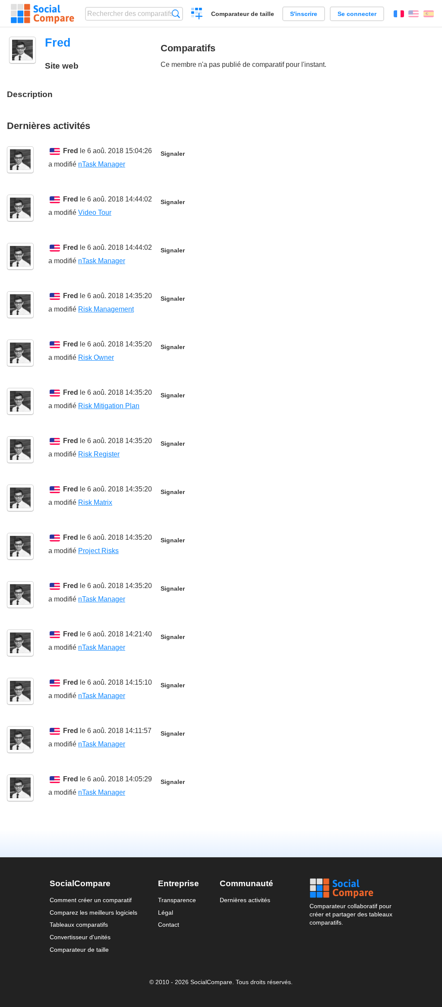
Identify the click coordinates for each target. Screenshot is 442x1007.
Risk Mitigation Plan (108, 405)
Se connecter (357, 13)
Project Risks (98, 550)
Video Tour (94, 212)
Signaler (173, 154)
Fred (70, 150)
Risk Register (99, 454)
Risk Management (106, 309)
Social (350, 888)
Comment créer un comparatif (91, 900)
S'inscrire (303, 13)
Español (428, 13)
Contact (168, 924)
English (413, 13)
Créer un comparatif (197, 14)
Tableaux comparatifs (79, 924)
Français (399, 13)
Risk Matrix (95, 502)
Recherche (176, 13)
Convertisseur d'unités (80, 937)
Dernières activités (245, 900)
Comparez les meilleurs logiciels (93, 912)
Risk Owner (96, 357)
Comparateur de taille (242, 13)
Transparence (177, 900)
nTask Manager (101, 164)
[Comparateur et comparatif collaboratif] (42, 14)
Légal (165, 912)
